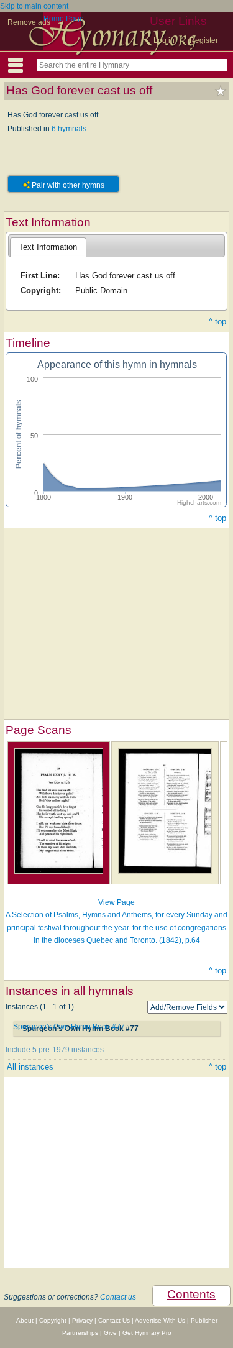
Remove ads (28, 22)
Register (204, 40)
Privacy (82, 1320)
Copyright (52, 1320)
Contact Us (114, 1320)
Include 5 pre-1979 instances (55, 1049)
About (25, 1320)
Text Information (48, 247)
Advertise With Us (160, 1320)
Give (110, 1332)
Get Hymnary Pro (146, 1332)
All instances (30, 1066)
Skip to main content (34, 6)
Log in (164, 40)
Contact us (118, 1297)
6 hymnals (69, 128)
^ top (217, 321)
